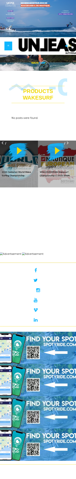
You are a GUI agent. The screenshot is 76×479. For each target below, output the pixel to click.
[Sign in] (66, 46)
